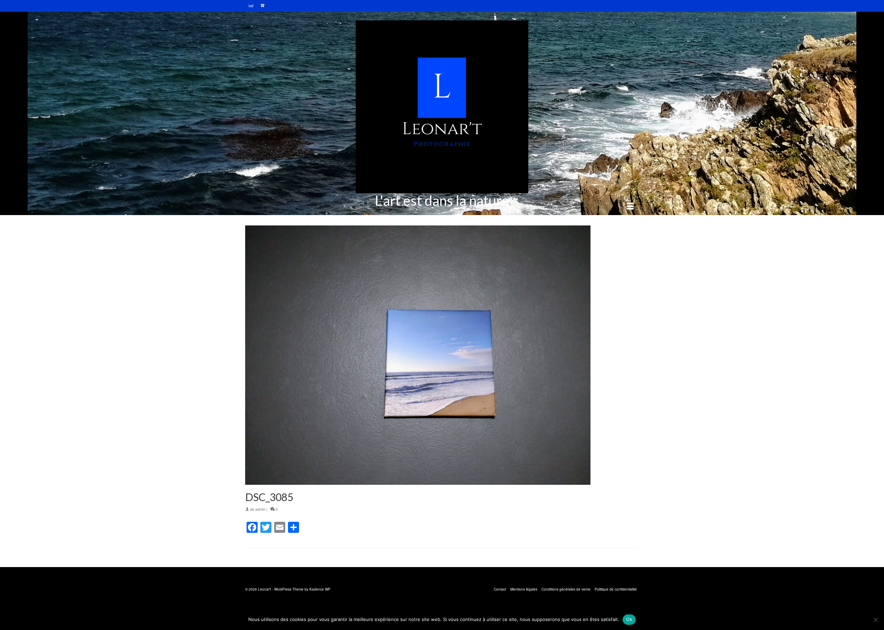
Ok (629, 619)
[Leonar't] (442, 106)
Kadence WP (319, 589)
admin (260, 509)
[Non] (875, 619)
